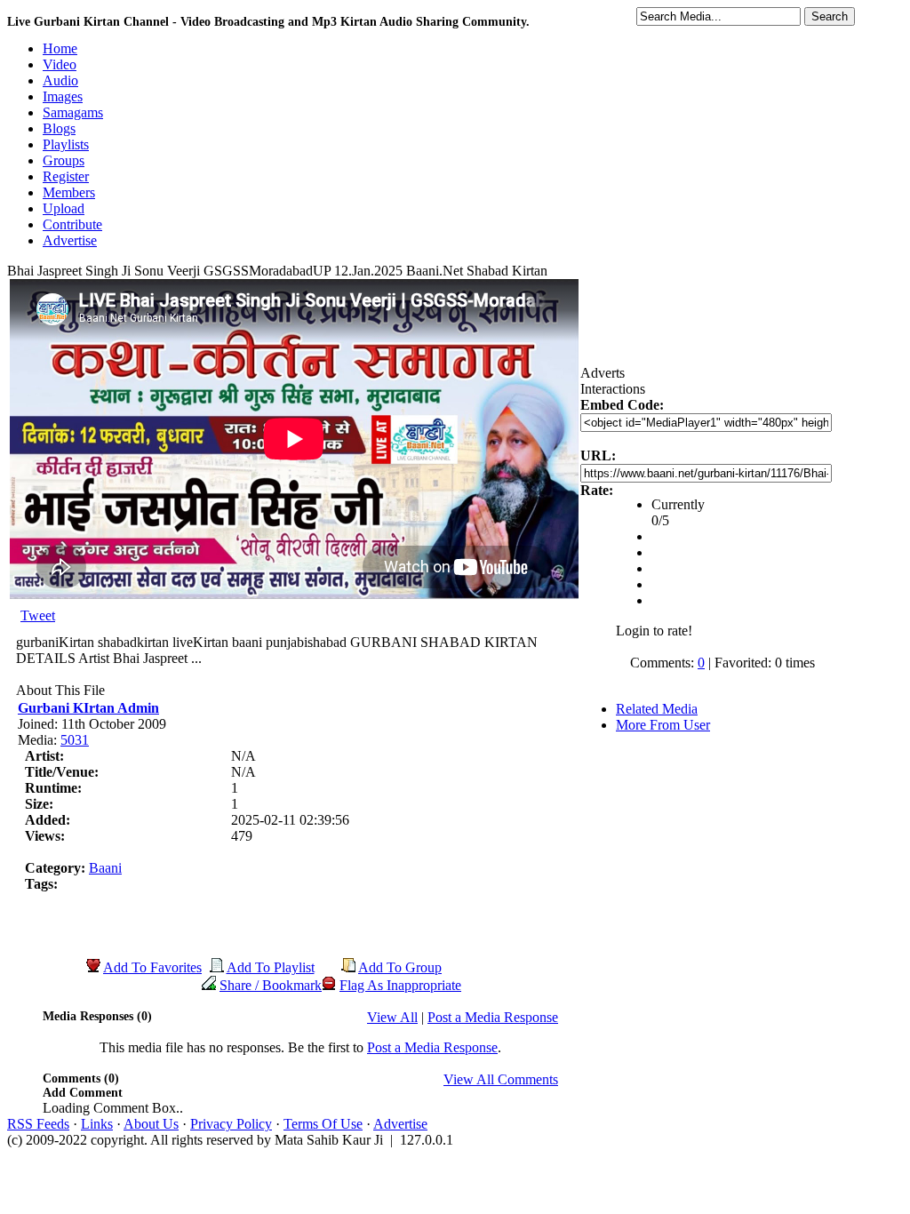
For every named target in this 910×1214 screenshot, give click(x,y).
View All (392, 1017)
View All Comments (500, 1079)
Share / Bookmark (271, 985)
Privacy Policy (231, 1123)
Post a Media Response (492, 1017)
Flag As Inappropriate (400, 985)
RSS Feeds (38, 1123)
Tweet (37, 615)
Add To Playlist (271, 967)
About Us (151, 1123)
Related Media (657, 708)
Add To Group (400, 967)
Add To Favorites (152, 967)
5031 (74, 739)
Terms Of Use (323, 1123)
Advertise (400, 1123)
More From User (663, 724)
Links (97, 1123)
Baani (105, 867)
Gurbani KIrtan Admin (88, 707)
